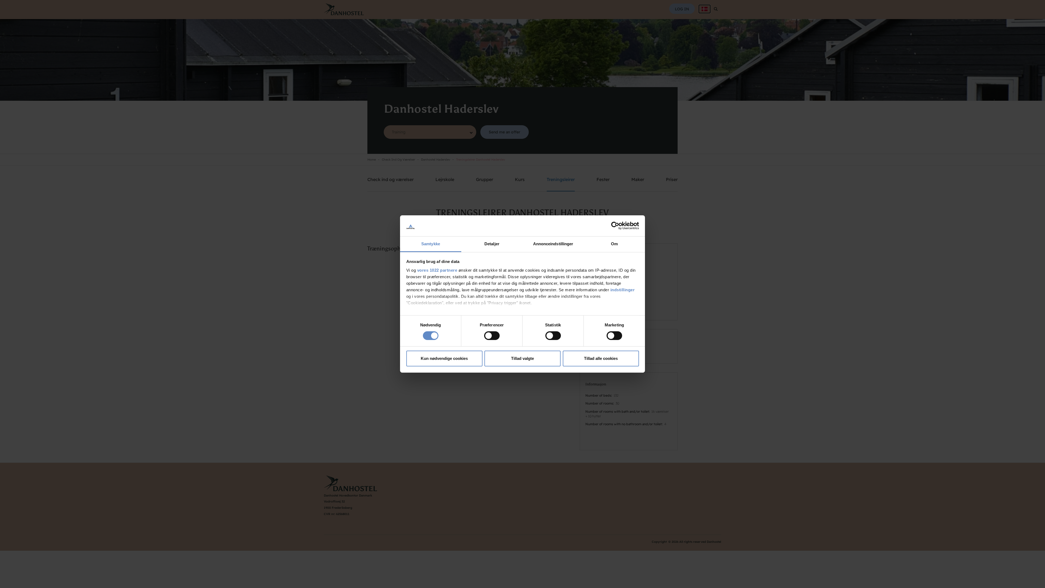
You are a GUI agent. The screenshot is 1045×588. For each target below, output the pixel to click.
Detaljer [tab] (491, 243)
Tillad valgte (522, 358)
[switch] (492, 335)
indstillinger (622, 289)
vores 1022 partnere (437, 270)
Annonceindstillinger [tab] (553, 243)
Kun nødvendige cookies (444, 358)
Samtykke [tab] (430, 243)
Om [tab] (614, 243)
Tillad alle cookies (601, 358)
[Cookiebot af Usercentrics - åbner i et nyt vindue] (615, 226)
